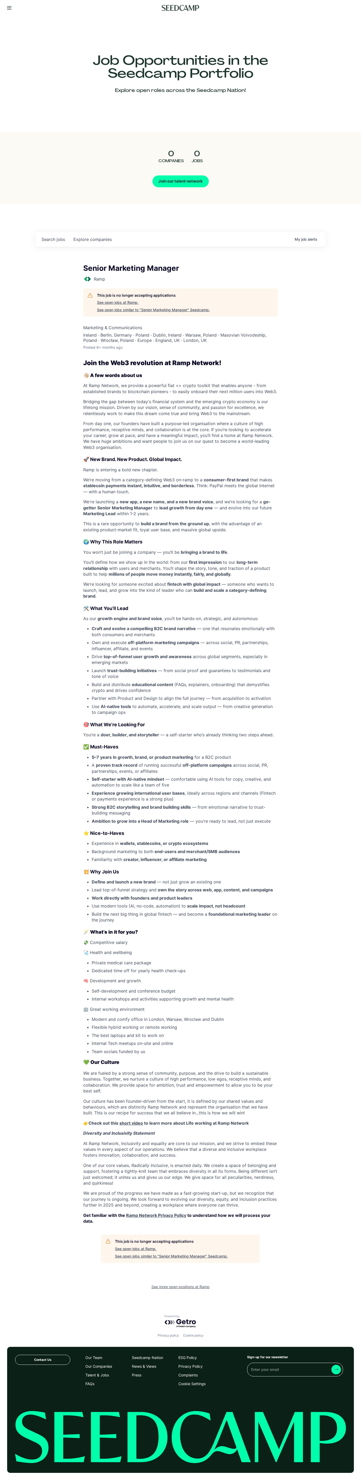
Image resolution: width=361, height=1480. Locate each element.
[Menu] (9, 8)
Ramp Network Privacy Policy (156, 1215)
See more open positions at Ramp (180, 1286)
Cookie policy (193, 1335)
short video (131, 1123)
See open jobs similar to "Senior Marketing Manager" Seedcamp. (153, 310)
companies (92, 239)
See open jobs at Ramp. (117, 302)
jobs (53, 239)
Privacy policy (168, 1335)
